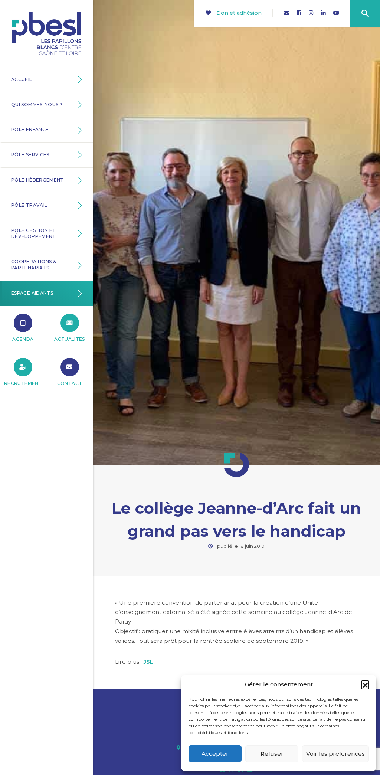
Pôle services (30, 154)
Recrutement (23, 383)
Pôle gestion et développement (33, 233)
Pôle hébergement (37, 180)
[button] (365, 684)
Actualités (69, 339)
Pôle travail (29, 205)
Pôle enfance (30, 129)
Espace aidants (32, 293)
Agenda (22, 339)
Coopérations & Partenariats (33, 265)
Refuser (272, 753)
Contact (69, 383)
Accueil (21, 79)
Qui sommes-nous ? (36, 104)
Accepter (215, 753)
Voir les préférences (335, 753)
